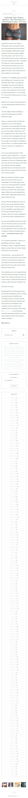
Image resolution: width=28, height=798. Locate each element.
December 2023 (13, 478)
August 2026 (13, 397)
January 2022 (13, 537)
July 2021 (13, 552)
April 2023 (13, 499)
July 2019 (13, 613)
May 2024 (13, 466)
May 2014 (13, 771)
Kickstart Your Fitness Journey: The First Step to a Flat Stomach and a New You (14, 19)
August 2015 (13, 733)
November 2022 (13, 511)
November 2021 (13, 542)
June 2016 (13, 707)
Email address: (14, 377)
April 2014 (13, 774)
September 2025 (13, 425)
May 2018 (13, 649)
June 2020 (13, 585)
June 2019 (13, 616)
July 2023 (13, 491)
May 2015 (13, 741)
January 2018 (13, 659)
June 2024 (13, 463)
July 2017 (13, 674)
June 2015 (13, 738)
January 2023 (13, 506)
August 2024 (13, 458)
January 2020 (13, 598)
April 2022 (13, 529)
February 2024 (13, 473)
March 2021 (13, 562)
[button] (14, 11)
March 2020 (13, 593)
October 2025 (13, 422)
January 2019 (13, 629)
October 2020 (13, 575)
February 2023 (13, 504)
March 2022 (13, 532)
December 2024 (12, 448)
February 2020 (13, 595)
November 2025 (13, 420)
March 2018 (13, 654)
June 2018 (13, 646)
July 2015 (13, 735)
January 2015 (13, 751)
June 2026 (13, 402)
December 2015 (13, 723)
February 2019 (13, 626)
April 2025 (12, 438)
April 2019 (13, 621)
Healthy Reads (7, 311)
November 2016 (13, 695)
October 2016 (13, 697)
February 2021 (13, 565)
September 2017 (13, 669)
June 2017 (13, 677)
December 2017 (13, 662)
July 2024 (13, 461)
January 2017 (13, 690)
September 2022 (13, 517)
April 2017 (13, 682)
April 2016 (13, 713)
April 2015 (13, 743)
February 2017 (13, 687)
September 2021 (13, 547)
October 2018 (13, 636)
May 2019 (13, 618)
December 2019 (13, 601)
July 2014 (13, 766)
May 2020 (13, 588)
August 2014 (13, 763)
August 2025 (13, 427)
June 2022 (13, 524)
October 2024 (13, 453)
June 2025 (13, 433)
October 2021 (13, 545)
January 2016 (13, 720)
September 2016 (13, 700)
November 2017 (13, 664)
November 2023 (13, 481)
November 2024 (12, 450)
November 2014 (13, 756)
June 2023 (13, 494)
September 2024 (13, 455)
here (13, 318)
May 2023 (13, 496)
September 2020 (13, 578)
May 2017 (13, 679)
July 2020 (13, 583)
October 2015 (13, 728)
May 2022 (13, 527)
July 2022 (13, 522)
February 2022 (13, 534)
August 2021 (13, 550)
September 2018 (13, 639)
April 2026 (12, 407)
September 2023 (13, 486)
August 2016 (13, 702)
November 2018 (13, 634)
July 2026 (13, 399)
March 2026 (13, 410)
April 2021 (13, 560)
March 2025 (13, 440)
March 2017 (13, 685)
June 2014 (13, 769)
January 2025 (13, 445)
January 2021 (13, 567)
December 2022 (13, 509)
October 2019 (13, 606)
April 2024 (12, 468)
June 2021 (13, 555)
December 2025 (13, 417)
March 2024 (13, 471)
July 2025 (13, 430)
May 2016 (13, 710)
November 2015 (13, 725)
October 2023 (13, 483)
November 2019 (13, 603)
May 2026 (13, 405)
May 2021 (13, 557)
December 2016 (13, 692)
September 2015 (13, 730)
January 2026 (13, 415)
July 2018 (13, 644)
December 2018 (13, 631)
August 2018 (13, 641)
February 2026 (13, 412)
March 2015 (13, 746)
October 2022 (13, 514)
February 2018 (13, 657)
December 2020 (13, 570)
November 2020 (13, 573)
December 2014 (13, 753)
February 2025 (13, 443)
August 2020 (13, 580)
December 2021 (13, 539)
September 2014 (13, 761)
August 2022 (13, 519)
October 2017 (13, 667)
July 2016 (13, 705)
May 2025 (13, 435)
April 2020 (13, 590)
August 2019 (13, 611)
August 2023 (13, 489)
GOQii (14, 2)
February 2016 (13, 718)
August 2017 (13, 672)
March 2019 (13, 623)
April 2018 (13, 651)
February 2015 (13, 748)
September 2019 (13, 608)
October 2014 (13, 758)
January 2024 (13, 476)
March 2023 (13, 501)
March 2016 (13, 715)
